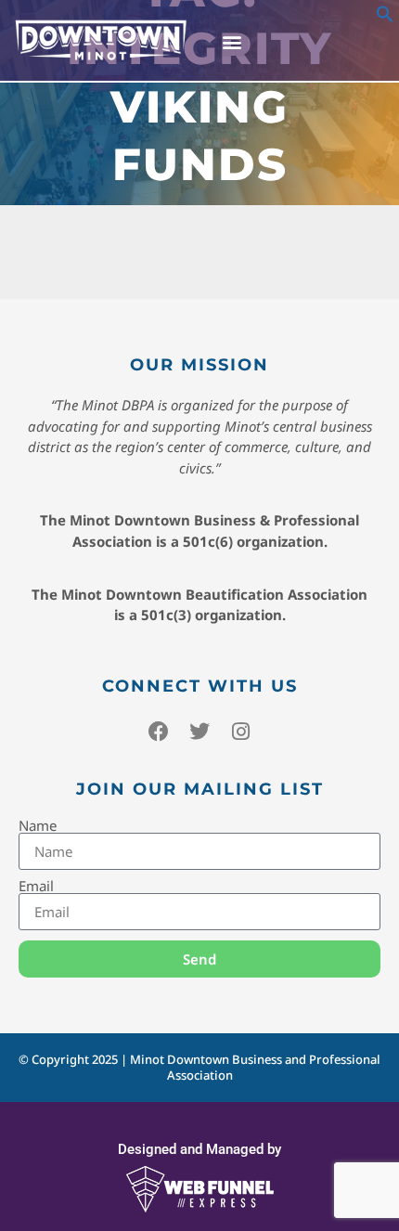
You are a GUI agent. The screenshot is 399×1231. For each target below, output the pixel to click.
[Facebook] (158, 731)
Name (38, 826)
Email (36, 886)
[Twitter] (199, 731)
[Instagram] (240, 731)
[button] (385, 17)
